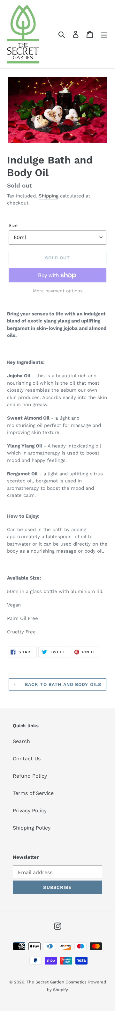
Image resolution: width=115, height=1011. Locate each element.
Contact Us (27, 759)
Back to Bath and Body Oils (62, 684)
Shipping (48, 196)
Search (21, 741)
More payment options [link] (57, 290)
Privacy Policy (30, 810)
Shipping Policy (31, 828)
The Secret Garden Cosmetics (57, 982)
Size (13, 225)
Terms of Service (33, 793)
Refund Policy (30, 776)
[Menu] (104, 34)
